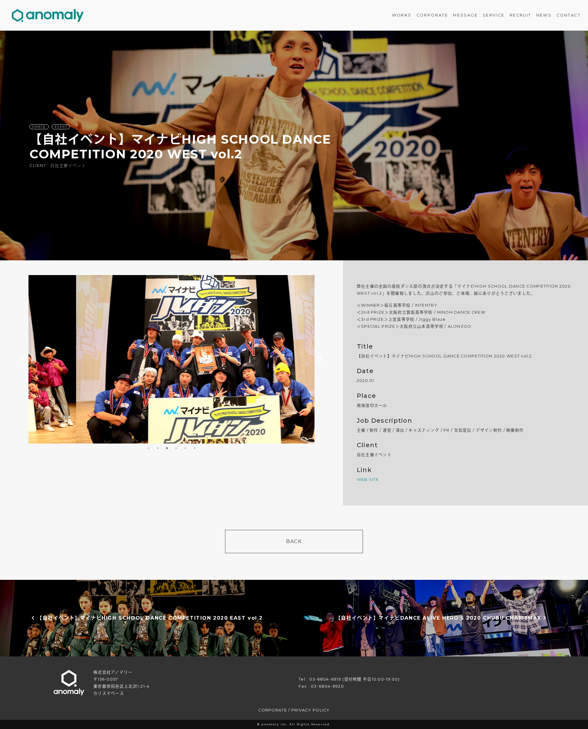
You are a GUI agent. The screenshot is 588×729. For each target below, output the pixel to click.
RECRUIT (520, 15)
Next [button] (319, 359)
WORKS (402, 15)
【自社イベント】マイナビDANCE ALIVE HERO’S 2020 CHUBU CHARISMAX (439, 618)
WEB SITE (368, 479)
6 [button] (194, 448)
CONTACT (568, 15)
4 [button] (176, 448)
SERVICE (494, 15)
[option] (294, 145)
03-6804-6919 (325, 679)
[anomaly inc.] (48, 15)
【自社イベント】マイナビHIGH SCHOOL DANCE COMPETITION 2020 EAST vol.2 (148, 618)
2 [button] (158, 448)
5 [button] (185, 448)
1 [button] (148, 448)
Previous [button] (24, 359)
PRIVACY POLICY (310, 710)
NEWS (544, 15)
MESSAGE (465, 15)
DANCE (39, 127)
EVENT (61, 127)
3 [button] (167, 448)
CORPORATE (432, 15)
